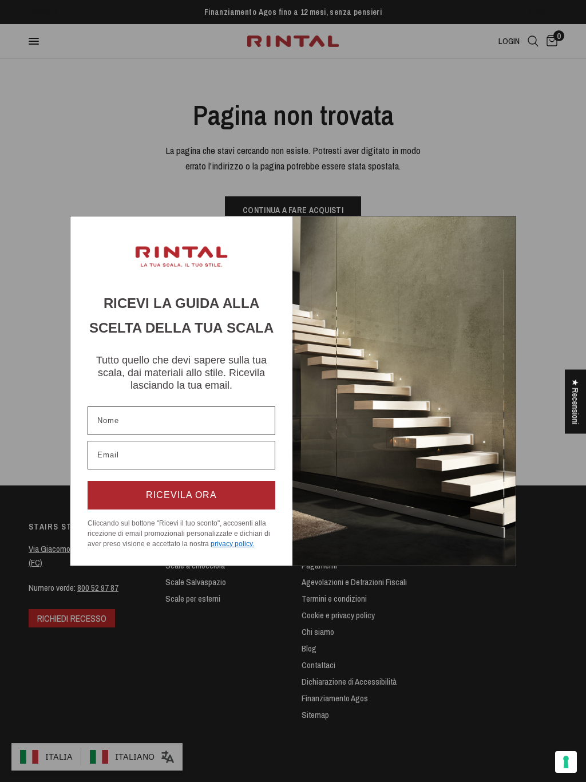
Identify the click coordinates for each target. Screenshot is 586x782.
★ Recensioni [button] (575, 402)
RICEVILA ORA (181, 495)
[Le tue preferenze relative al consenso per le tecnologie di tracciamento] (566, 762)
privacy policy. (232, 544)
